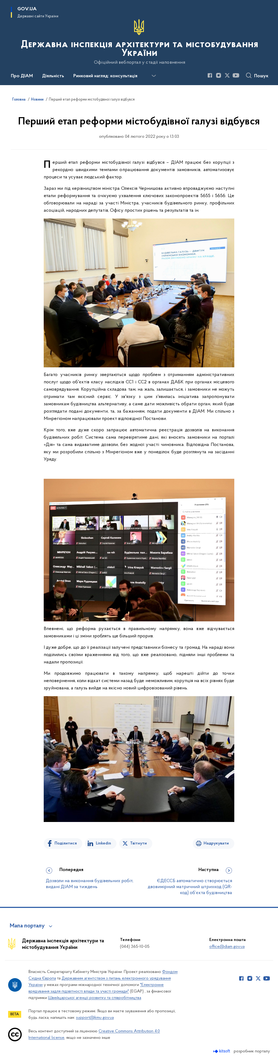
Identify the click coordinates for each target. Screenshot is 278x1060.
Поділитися (66, 843)
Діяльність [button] (53, 76)
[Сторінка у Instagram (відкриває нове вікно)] (218, 75)
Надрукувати (216, 843)
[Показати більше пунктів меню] (154, 76)
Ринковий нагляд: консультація (105, 76)
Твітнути (138, 843)
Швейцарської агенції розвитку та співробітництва (94, 998)
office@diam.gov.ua (227, 947)
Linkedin (103, 843)
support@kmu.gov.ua (95, 1018)
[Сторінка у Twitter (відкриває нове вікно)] (227, 75)
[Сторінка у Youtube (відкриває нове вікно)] (236, 75)
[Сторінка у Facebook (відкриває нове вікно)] (210, 75)
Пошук (261, 76)
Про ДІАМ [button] (22, 76)
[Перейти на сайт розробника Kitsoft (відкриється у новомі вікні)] (222, 1051)
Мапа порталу (27, 926)
